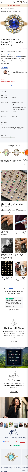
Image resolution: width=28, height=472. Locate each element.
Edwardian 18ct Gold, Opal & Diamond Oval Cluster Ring (16, 160)
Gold (18, 99)
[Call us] (26, 2)
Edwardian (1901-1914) (16, 114)
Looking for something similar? (8, 81)
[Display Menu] (1, 2)
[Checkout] (23, 2)
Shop (6, 11)
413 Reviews (22, 441)
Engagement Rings (17, 11)
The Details (4, 67)
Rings (10, 11)
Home (2, 11)
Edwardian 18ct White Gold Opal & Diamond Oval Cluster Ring (6, 160)
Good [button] (6, 139)
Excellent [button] (14, 139)
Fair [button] (2, 139)
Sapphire (21, 99)
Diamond (14, 99)
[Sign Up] (18, 2)
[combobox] (14, 9)
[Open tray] (20, 2)
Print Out (15, 86)
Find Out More (13, 341)
